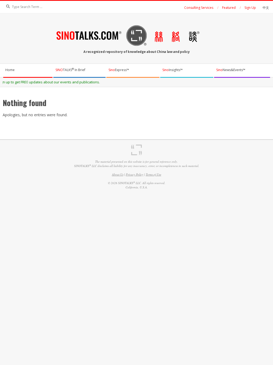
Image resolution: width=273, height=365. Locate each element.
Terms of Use (153, 174)
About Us (117, 174)
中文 (266, 7)
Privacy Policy (134, 174)
